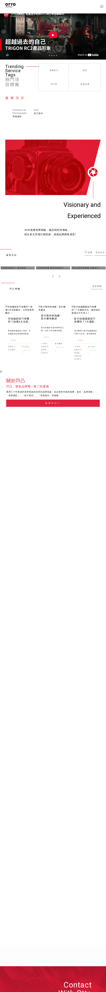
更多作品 (100, 252)
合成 (54, 84)
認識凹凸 (51, 403)
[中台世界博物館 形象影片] (88, 267)
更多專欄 (96, 286)
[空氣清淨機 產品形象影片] (53, 267)
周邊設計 (84, 70)
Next (59, 276)
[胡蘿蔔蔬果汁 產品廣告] (18, 267)
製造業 (85, 84)
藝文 (54, 70)
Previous (54, 276)
